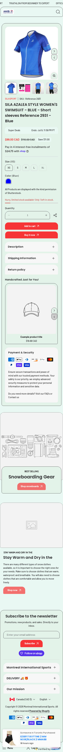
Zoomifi (55, 749)
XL (44, 168)
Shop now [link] (12, 590)
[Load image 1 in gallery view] (11, 88)
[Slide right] (54, 51)
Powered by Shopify (39, 711)
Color (12, 175)
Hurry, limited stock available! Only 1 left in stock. (29, 199)
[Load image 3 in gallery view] (38, 88)
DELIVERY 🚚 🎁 (17, 678)
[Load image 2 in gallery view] (25, 88)
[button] (55, 215)
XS (9, 167)
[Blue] (8, 181)
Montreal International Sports (29, 667)
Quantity (10, 208)
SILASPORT (10, 98)
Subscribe (30, 643)
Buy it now (29, 235)
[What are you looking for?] (58, 11)
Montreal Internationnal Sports (39, 706)
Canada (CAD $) (24, 699)
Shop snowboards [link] (30, 486)
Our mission (16, 689)
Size (10, 161)
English (43, 699)
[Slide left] (54, 57)
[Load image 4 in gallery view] (52, 88)
